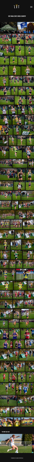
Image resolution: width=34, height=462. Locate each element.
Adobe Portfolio (19, 458)
